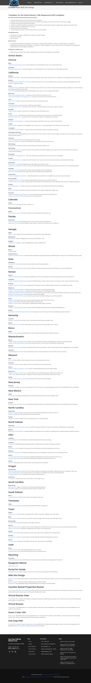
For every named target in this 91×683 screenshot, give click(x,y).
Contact (80, 2)
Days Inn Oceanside (13, 139)
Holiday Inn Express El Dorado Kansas (18, 285)
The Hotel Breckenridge (14, 522)
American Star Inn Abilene (14, 514)
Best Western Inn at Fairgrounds (16, 404)
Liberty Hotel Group (13, 566)
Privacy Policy (32, 651)
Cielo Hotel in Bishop (13, 87)
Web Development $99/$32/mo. (48, 643)
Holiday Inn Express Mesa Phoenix (17, 65)
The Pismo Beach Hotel (14, 150)
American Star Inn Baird (14, 518)
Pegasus (47, 674)
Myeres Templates (13, 582)
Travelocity (43, 676)
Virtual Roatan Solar (13, 599)
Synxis (52, 676)
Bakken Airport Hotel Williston (16, 431)
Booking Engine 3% (45, 646)
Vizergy (26, 676)
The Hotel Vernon (13, 541)
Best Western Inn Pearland (15, 537)
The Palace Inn (12, 478)
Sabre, (50, 674)
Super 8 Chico (11, 101)
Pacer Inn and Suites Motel (15, 452)
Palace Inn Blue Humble (14, 532)
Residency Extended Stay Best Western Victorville (20, 194)
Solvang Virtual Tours (14, 572)
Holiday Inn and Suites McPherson (17, 291)
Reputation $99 (59, 2)
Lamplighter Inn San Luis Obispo (16, 180)
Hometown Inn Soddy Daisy (15, 505)
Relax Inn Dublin (12, 234)
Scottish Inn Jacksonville (14, 221)
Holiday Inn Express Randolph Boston (17, 341)
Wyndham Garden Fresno (14, 117)
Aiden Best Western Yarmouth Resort (17, 351)
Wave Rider (11, 488)
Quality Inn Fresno (13, 115)
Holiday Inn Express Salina (14, 303)
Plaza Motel (11, 444)
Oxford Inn (11, 462)
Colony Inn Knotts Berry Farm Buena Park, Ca (19, 96)
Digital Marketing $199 (70, 2)
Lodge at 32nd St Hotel (14, 170)
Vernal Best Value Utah (14, 551)
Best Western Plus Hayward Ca (16, 121)
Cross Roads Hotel (13, 497)
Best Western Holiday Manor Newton (17, 268)
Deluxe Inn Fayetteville (14, 412)
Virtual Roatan (12, 607)
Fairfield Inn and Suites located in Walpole (18, 343)
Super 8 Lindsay (12, 125)
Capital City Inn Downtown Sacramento (18, 166)
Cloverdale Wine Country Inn (15, 107)
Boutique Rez (11, 583)
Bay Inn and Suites (13, 171)
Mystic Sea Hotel (12, 487)
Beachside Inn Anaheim (14, 77)
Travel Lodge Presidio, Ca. (15, 160)
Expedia (33, 676)
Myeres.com (11, 578)
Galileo (58, 674)
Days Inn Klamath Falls (14, 472)
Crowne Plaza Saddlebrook (15, 387)
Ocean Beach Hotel (13, 134)
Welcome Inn (11, 238)
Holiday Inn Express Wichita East (16, 277)
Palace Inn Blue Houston (14, 527)
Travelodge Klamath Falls (14, 474)
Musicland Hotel (12, 145)
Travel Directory (32, 654)
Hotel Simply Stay (12, 395)
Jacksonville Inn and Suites (15, 223)
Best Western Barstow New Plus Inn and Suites (20, 82)
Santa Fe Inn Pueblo (13, 204)
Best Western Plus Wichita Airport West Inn (19, 312)
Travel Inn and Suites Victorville (16, 196)
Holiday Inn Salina (13, 301)
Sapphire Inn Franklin (13, 418)
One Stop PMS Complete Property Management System (22, 624)
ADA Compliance (32, 646)
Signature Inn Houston (14, 528)
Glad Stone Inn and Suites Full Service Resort (19, 427)
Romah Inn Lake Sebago (14, 333)
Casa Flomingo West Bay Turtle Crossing (18, 590)
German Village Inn (13, 440)
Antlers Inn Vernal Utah (14, 549)
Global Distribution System (47, 654)
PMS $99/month (45, 641)
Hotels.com (38, 676)
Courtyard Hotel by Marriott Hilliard (17, 457)
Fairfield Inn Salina (12, 300)
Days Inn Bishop (12, 91)
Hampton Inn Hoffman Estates (16, 255)
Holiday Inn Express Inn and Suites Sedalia (18, 378)
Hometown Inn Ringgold (14, 243)
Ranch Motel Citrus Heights (15, 164)
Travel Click (48, 676)
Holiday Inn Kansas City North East (17, 373)
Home (30, 641)
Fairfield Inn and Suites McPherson (17, 289)
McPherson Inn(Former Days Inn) (16, 294)
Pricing (43, 674)
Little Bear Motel (12, 560)
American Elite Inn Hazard (14, 324)
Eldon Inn (10, 360)
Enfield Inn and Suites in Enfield (16, 213)
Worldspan (54, 674)
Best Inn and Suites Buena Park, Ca (17, 95)
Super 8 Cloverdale (13, 105)
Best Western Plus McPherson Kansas (18, 296)
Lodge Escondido (12, 111)
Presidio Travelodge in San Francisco (17, 176)
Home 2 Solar (11, 615)
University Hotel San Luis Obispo (16, 181)
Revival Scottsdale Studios (14, 69)
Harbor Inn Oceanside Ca (14, 141)
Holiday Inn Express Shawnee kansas (17, 307)
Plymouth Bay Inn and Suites (15, 347)
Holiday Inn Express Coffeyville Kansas (18, 281)
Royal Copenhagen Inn (14, 186)
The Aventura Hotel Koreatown (16, 129)
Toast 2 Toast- (12, 374)
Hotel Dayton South (13, 448)
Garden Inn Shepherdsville (15, 320)
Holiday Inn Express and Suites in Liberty (18, 368)
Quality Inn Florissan (13, 364)
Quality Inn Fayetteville (14, 414)
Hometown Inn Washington (15, 264)
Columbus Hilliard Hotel (14, 458)
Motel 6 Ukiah (12, 190)
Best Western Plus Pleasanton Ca (16, 155)
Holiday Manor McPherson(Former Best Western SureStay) (23, 292)
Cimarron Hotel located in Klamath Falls (18, 471)
